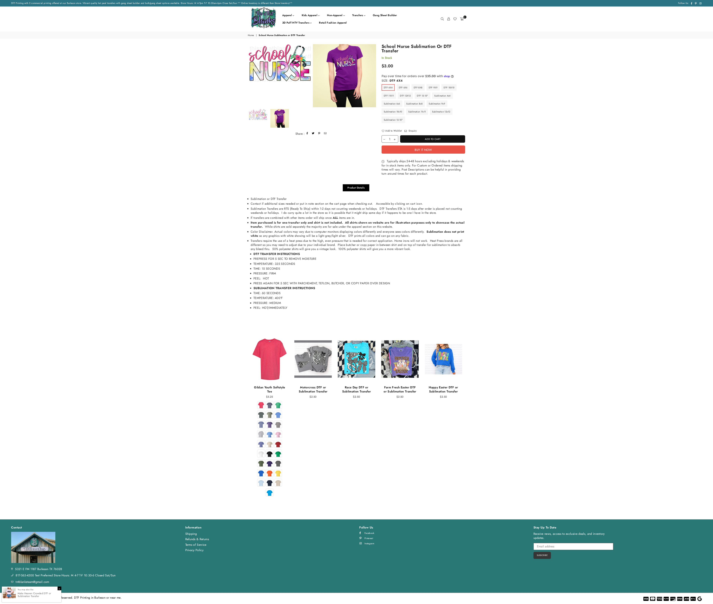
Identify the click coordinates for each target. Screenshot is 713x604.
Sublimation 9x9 (437, 103)
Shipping (191, 534)
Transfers (358, 15)
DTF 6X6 (403, 87)
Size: (392, 81)
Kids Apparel (310, 15)
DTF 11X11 (389, 95)
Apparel (287, 15)
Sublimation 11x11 (417, 111)
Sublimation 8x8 (414, 103)
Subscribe (542, 555)
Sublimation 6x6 (392, 103)
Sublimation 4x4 (442, 95)
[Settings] (449, 19)
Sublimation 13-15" (393, 120)
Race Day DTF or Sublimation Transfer (356, 389)
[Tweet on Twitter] (313, 133)
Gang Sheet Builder (385, 15)
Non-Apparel (335, 15)
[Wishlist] (455, 19)
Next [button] (469, 420)
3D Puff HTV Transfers (296, 22)
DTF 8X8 (418, 87)
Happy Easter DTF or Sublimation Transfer (443, 389)
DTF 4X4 (388, 87)
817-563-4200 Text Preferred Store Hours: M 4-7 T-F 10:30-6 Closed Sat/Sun (65, 575)
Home (251, 35)
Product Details (356, 187)
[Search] (442, 19)
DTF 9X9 (433, 87)
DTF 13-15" (422, 95)
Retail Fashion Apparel (333, 22)
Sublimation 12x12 (441, 111)
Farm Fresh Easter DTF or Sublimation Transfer (400, 389)
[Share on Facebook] (307, 133)
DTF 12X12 (405, 95)
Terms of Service (195, 545)
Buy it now (423, 150)
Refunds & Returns (197, 539)
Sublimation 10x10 (393, 111)
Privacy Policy (194, 550)
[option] (279, 63)
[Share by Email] (325, 133)
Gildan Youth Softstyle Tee (269, 389)
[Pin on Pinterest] (319, 133)
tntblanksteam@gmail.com (32, 582)
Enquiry (412, 130)
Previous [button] (243, 420)
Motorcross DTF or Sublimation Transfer (313, 389)
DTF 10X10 (449, 87)
